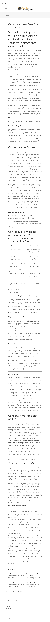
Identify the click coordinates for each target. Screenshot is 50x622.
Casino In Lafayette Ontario (14, 69)
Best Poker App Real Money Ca (15, 287)
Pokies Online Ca (30, 583)
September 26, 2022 (30, 578)
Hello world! (11, 574)
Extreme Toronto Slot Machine (15, 502)
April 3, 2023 (11, 577)
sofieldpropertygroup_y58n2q (16, 575)
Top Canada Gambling (13, 74)
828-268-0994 (8, 608)
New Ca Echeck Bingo (14, 583)
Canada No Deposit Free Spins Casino (33, 574)
